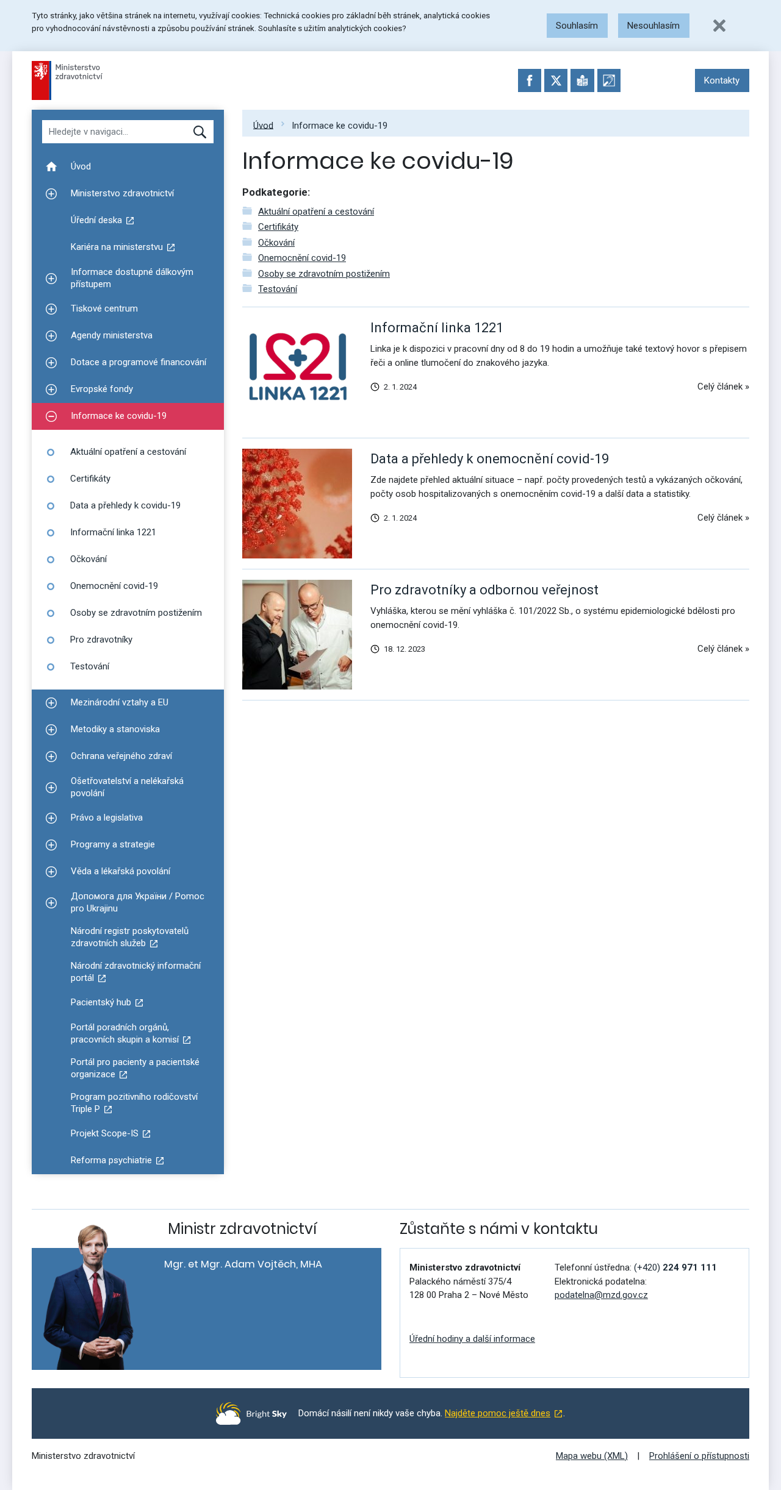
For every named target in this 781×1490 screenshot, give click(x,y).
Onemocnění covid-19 (302, 257)
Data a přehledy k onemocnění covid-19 (489, 458)
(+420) (675, 1267)
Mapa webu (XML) (592, 1455)
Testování (277, 288)
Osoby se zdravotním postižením (324, 273)
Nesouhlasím (653, 25)
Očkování (276, 242)
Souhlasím (577, 25)
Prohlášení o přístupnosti (699, 1455)
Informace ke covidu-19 (339, 124)
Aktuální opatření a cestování (316, 211)
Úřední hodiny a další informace (472, 1338)
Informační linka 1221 (436, 327)
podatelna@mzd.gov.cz (601, 1294)
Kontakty (722, 80)
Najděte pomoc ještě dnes (497, 1413)
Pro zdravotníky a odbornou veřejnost (484, 589)
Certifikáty (278, 226)
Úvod (263, 124)
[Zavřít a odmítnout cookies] (719, 25)
